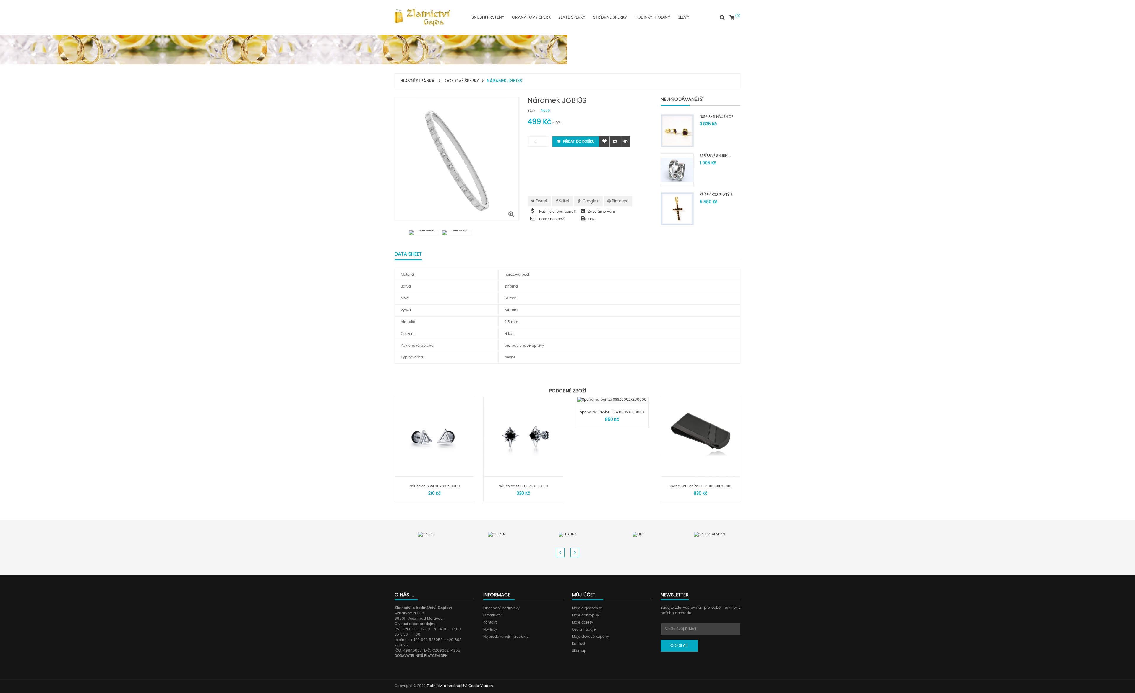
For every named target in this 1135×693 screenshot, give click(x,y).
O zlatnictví (492, 615)
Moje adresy (582, 622)
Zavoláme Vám (601, 212)
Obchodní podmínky (501, 608)
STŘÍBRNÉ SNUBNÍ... (715, 156)
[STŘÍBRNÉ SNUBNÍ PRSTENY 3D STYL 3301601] (677, 170)
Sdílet (564, 201)
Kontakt (490, 622)
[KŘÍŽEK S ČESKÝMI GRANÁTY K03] (677, 209)
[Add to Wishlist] (604, 141)
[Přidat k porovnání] (614, 141)
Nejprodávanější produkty (505, 637)
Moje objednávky (587, 608)
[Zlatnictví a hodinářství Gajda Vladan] (422, 17)
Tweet (541, 201)
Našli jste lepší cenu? (557, 212)
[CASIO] (425, 534)
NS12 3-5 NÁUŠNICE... (718, 117)
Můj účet (583, 595)
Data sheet (408, 254)
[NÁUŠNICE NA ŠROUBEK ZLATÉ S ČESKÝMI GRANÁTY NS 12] (677, 131)
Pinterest (620, 201)
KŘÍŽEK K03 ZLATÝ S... (717, 195)
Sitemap (579, 651)
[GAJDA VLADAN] (709, 534)
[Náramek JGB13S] (423, 232)
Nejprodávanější (682, 99)
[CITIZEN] (496, 534)
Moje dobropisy (585, 615)
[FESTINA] (568, 534)
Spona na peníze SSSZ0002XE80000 (612, 412)
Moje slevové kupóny (590, 637)
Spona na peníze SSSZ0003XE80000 (701, 486)
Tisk (591, 219)
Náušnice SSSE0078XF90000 (434, 486)
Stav (531, 110)
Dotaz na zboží (552, 219)
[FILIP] (638, 534)
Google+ (590, 201)
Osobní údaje (584, 629)
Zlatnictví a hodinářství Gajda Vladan (460, 686)
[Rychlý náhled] (625, 141)
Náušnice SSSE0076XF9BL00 (523, 486)
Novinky (490, 629)
